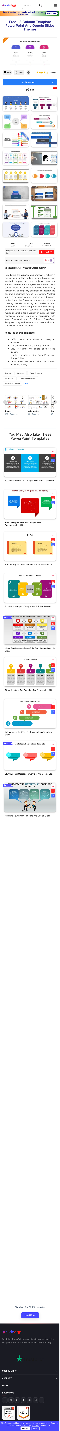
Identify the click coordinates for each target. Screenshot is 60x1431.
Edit (43, 89)
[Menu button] (55, 5)
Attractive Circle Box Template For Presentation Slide (29, 690)
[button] (53, 451)
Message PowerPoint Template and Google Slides (27, 816)
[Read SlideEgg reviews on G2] (8, 1399)
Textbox (8, 373)
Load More (30, 1315)
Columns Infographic (27, 378)
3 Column (20, 373)
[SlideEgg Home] (30, 1332)
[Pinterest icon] (28, 72)
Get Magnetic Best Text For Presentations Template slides (28, 733)
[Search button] (40, 5)
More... (26, 383)
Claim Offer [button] (51, 13)
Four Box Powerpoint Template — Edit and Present (28, 606)
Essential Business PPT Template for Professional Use (29, 480)
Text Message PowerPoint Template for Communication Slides (23, 523)
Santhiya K (46, 246)
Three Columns (36, 373)
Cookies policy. (47, 1425)
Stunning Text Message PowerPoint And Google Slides (29, 774)
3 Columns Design (12, 384)
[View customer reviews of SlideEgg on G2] (23, 1399)
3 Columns (9, 378)
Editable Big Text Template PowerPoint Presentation (28, 564)
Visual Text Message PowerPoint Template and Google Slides (30, 649)
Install (47, 252)
